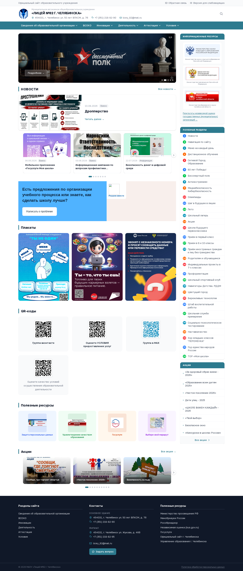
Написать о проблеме (39, 211)
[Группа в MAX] (151, 329)
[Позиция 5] (100, 176)
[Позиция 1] (90, 176)
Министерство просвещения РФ (179, 513)
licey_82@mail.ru (132, 17)
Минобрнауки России (172, 518)
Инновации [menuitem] (103, 25)
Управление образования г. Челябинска (183, 541)
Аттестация (25, 532)
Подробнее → (36, 72)
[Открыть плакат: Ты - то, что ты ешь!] (97, 267)
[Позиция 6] (102, 176)
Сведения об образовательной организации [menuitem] (48, 25)
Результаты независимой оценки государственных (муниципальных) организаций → (200, 116)
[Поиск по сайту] (221, 13)
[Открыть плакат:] (150, 267)
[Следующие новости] (173, 155)
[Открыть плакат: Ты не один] (43, 267)
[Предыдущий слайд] (23, 58)
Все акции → (168, 451)
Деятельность (26, 527)
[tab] (162, 80)
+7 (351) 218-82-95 (104, 536)
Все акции (201, 440)
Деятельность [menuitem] (127, 25)
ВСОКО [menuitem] (87, 25)
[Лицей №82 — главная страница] (23, 13)
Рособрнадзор (169, 522)
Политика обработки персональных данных (203, 567)
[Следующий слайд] (171, 58)
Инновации (24, 522)
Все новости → (167, 89)
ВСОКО (22, 518)
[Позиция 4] (98, 176)
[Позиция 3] (96, 176)
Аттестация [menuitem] (151, 25)
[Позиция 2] (93, 176)
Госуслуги (166, 532)
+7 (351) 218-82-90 (105, 17)
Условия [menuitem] (171, 25)
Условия (23, 536)
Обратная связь (177, 2)
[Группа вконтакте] (43, 329)
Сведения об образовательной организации (44, 513)
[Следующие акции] (173, 472)
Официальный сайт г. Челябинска (179, 536)
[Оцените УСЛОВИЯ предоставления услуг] (97, 329)
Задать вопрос (105, 551)
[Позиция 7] (105, 176)
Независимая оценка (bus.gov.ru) (179, 527)
